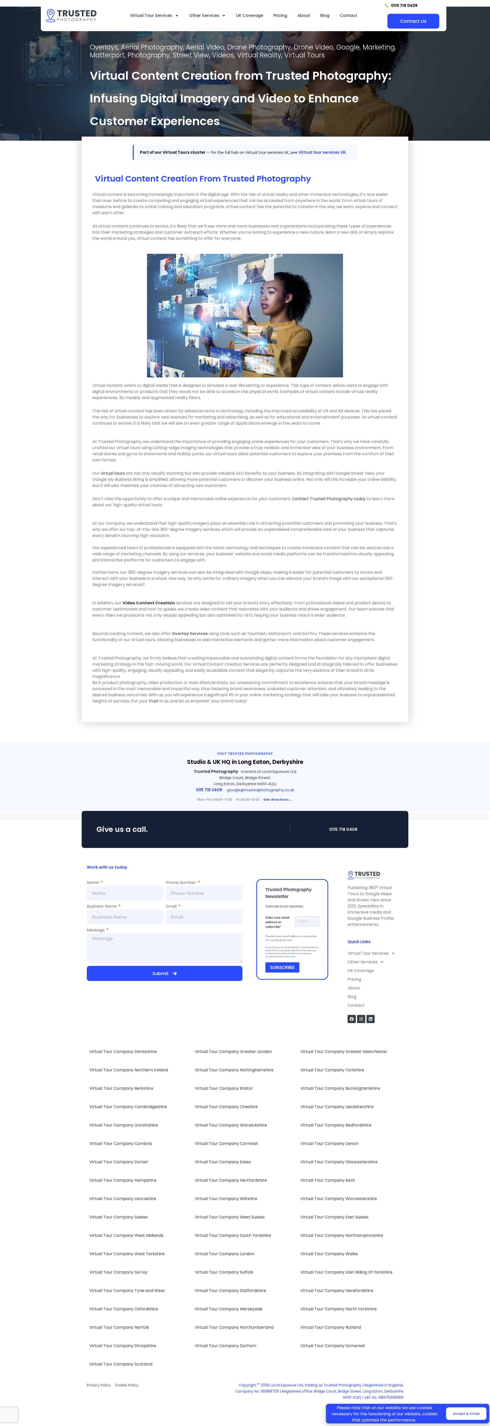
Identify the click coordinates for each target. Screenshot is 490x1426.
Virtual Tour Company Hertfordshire (231, 1180)
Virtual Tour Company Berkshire (121, 1088)
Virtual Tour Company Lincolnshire (123, 1125)
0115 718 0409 (209, 790)
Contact (348, 15)
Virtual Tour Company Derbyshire (123, 1051)
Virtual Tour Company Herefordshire (336, 1290)
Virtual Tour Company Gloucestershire (339, 1162)
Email (172, 906)
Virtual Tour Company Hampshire (122, 1180)
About (303, 15)
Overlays (104, 47)
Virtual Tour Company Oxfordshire (123, 1309)
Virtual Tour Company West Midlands (126, 1235)
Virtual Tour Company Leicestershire (337, 1107)
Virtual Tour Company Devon (329, 1143)
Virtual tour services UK (322, 152)
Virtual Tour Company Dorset (118, 1162)
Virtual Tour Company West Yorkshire (127, 1254)
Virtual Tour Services (151, 15)
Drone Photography (259, 47)
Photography (149, 55)
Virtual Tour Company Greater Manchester (343, 1051)
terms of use (289, 956)
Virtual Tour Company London (224, 1254)
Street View (191, 55)
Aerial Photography (152, 47)
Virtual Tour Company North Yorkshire (338, 1309)
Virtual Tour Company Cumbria (120, 1143)
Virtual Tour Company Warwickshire (231, 1125)
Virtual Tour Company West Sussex (230, 1217)
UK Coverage (249, 15)
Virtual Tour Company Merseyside (229, 1309)
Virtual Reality (259, 55)
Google (348, 47)
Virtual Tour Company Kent (327, 1180)
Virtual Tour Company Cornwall (226, 1143)
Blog (324, 15)
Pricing (280, 15)
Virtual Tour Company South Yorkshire (233, 1235)
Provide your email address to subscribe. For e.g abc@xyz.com (291, 938)
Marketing (379, 47)
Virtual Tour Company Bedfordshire (335, 1125)
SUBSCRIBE (282, 967)
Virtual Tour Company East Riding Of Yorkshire (346, 1272)
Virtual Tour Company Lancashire (122, 1199)
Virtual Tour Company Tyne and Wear (127, 1290)
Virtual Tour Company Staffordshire (230, 1290)
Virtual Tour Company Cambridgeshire (128, 1107)
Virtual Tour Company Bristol (223, 1088)
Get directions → (278, 799)
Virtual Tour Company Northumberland (234, 1327)
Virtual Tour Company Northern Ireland (128, 1070)
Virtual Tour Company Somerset (332, 1346)
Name (93, 882)
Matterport (107, 55)
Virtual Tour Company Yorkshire (332, 1070)
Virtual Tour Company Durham (225, 1346)
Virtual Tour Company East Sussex (334, 1217)
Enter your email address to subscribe (277, 922)
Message (96, 930)
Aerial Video (205, 47)
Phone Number (181, 882)
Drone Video (313, 47)
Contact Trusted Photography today (329, 499)
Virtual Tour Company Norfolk (119, 1327)
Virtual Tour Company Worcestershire (338, 1199)
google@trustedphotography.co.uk (260, 790)
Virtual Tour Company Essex (223, 1162)
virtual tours (113, 473)
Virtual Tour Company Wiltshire (226, 1199)
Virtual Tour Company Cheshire (226, 1107)
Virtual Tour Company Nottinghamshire (234, 1070)
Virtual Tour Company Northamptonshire (341, 1235)
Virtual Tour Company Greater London (233, 1051)
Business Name (102, 906)
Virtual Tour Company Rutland (330, 1327)
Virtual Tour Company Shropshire (122, 1346)
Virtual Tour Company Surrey (118, 1272)
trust (153, 701)
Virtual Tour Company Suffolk (224, 1272)
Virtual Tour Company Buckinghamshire (340, 1088)
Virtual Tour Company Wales (329, 1254)
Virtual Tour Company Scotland (120, 1364)
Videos (223, 55)
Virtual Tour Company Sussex (118, 1217)
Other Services (204, 15)
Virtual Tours (304, 55)
